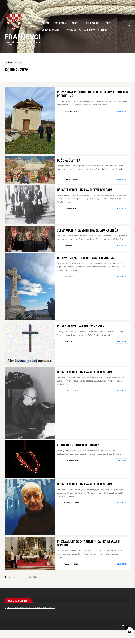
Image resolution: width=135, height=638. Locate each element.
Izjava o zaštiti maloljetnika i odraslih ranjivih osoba (30, 607)
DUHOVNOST (92, 23)
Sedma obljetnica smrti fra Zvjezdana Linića (87, 230)
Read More (121, 111)
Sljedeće (33, 576)
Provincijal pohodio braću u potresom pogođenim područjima (92, 93)
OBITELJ (110, 23)
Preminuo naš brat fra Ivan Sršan (80, 326)
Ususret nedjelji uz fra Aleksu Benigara (84, 189)
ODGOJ (75, 23)
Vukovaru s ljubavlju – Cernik (78, 444)
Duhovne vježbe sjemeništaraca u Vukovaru (87, 257)
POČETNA (46, 23)
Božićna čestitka (68, 160)
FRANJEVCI (22, 37)
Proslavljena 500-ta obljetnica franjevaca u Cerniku (88, 543)
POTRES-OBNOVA (87, 29)
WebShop (102, 29)
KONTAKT (71, 29)
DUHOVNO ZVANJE (50, 29)
